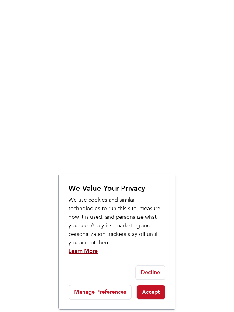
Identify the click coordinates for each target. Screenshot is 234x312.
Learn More (83, 251)
